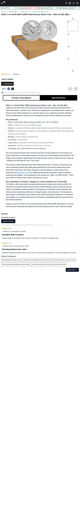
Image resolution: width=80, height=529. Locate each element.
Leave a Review (8, 221)
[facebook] (8, 88)
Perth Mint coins (23, 173)
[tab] (21, 97)
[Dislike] (75, 88)
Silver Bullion (13, 12)
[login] (73, 3)
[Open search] (66, 2)
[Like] (70, 88)
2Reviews (16, 74)
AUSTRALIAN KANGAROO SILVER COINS (37, 260)
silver (39, 125)
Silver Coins (25, 12)
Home (3, 12)
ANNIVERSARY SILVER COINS (11, 260)
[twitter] (12, 88)
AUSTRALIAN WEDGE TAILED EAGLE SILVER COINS (48, 264)
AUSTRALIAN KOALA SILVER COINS (63, 260)
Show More (71, 270)
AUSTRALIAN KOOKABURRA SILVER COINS (16, 264)
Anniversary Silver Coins (40, 12)
